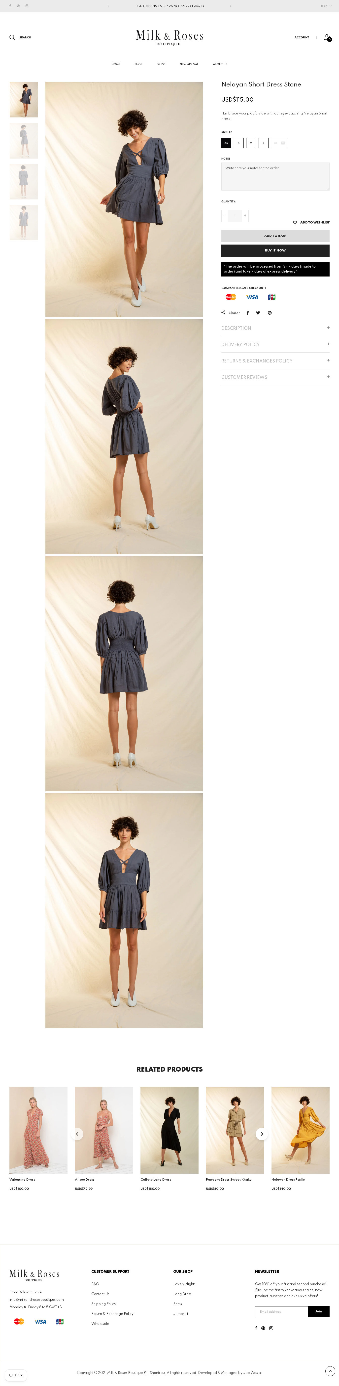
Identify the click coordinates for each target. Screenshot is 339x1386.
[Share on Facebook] (249, 313)
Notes (226, 159)
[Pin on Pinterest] (271, 313)
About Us (220, 64)
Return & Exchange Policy (112, 1313)
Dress (161, 64)
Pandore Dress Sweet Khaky (229, 1179)
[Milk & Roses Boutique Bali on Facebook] (10, 6)
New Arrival (189, 64)
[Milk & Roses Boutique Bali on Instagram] (27, 6)
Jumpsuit (180, 1313)
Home (116, 64)
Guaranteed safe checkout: (243, 288)
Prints (177, 1303)
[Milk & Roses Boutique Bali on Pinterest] (18, 6)
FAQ (95, 1284)
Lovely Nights (184, 1284)
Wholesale (100, 1323)
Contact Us (100, 1294)
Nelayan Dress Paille (288, 1179)
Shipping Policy (103, 1303)
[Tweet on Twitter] (259, 313)
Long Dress (182, 1294)
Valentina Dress (22, 1179)
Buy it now (275, 250)
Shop (138, 64)
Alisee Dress (84, 1179)
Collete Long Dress (155, 1179)
